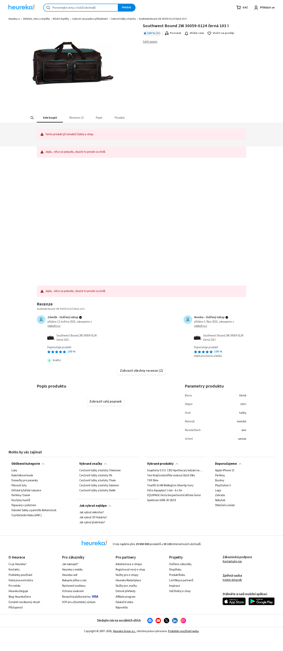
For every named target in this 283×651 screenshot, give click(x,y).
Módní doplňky (61, 19)
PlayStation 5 (223, 485)
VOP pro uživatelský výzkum (78, 602)
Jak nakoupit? (70, 564)
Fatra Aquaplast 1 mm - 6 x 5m (164, 490)
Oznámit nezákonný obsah (24, 602)
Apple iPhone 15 (224, 470)
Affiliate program (125, 597)
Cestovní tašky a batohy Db (95, 475)
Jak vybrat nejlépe (93, 505)
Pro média (14, 586)
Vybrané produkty (160, 463)
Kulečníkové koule (22, 475)
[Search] (32, 117)
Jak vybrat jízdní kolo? (92, 522)
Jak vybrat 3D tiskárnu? (93, 517)
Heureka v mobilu (72, 570)
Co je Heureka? (17, 564)
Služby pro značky (126, 586)
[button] (50, 118)
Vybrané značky (90, 463)
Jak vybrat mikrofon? (91, 512)
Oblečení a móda (225, 505)
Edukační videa (124, 602)
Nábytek (220, 500)
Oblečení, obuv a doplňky (36, 19)
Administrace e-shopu (129, 564)
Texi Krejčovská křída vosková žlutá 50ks (171, 475)
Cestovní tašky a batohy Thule (97, 480)
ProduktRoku (177, 575)
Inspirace (174, 586)
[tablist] (113, 117)
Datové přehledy (126, 591)
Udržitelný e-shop (180, 591)
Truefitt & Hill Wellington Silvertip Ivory (170, 485)
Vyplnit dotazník (232, 580)
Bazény (219, 480)
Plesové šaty (19, 485)
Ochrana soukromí (73, 591)
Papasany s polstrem (23, 505)
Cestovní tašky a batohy (123, 19)
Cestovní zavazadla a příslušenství (90, 19)
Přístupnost (15, 608)
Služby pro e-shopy (127, 575)
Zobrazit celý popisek (105, 401)
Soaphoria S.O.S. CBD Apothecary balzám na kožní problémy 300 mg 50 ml (175, 470)
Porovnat (175, 33)
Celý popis (150, 41)
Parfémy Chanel (20, 495)
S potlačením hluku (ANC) (26, 515)
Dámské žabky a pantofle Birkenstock (33, 510)
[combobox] (80, 8)
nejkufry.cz (54, 326)
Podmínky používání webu (183, 631)
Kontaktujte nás (232, 562)
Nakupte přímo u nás (74, 580)
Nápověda (122, 608)
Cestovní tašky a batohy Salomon (99, 485)
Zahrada (220, 495)
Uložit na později (223, 33)
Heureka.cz (14, 19)
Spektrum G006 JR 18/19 (161, 500)
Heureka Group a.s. (124, 631)
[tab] (50, 117)
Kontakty (14, 570)
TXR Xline (152, 480)
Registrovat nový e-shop (130, 570)
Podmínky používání (20, 575)
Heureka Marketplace (128, 580)
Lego (218, 490)
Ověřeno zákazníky (180, 564)
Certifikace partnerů (181, 580)
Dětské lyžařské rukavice (26, 490)
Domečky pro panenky (24, 480)
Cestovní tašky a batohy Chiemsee (100, 470)
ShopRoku (175, 570)
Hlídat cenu (197, 33)
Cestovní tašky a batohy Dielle (97, 490)
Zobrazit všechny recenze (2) (141, 370)
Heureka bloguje (18, 591)
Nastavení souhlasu (73, 586)
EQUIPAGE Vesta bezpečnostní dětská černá (174, 495)
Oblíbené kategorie (25, 463)
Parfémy (220, 475)
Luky (14, 470)
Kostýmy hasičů (20, 500)
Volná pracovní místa (20, 580)
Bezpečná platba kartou (76, 597)
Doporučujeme (226, 463)
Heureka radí (69, 575)
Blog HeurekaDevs (19, 597)
